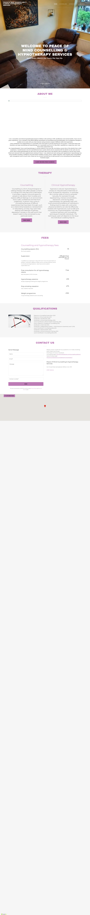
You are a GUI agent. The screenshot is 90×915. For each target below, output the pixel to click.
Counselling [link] (63, 4)
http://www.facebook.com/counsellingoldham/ (68, 354)
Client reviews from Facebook (45, 162)
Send (25, 384)
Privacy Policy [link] (33, 388)
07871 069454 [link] (45, 84)
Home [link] (55, 4)
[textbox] (25, 354)
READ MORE (26, 220)
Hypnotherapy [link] (73, 4)
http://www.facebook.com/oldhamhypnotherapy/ (59, 357)
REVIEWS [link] (82, 4)
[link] (15, 5)
